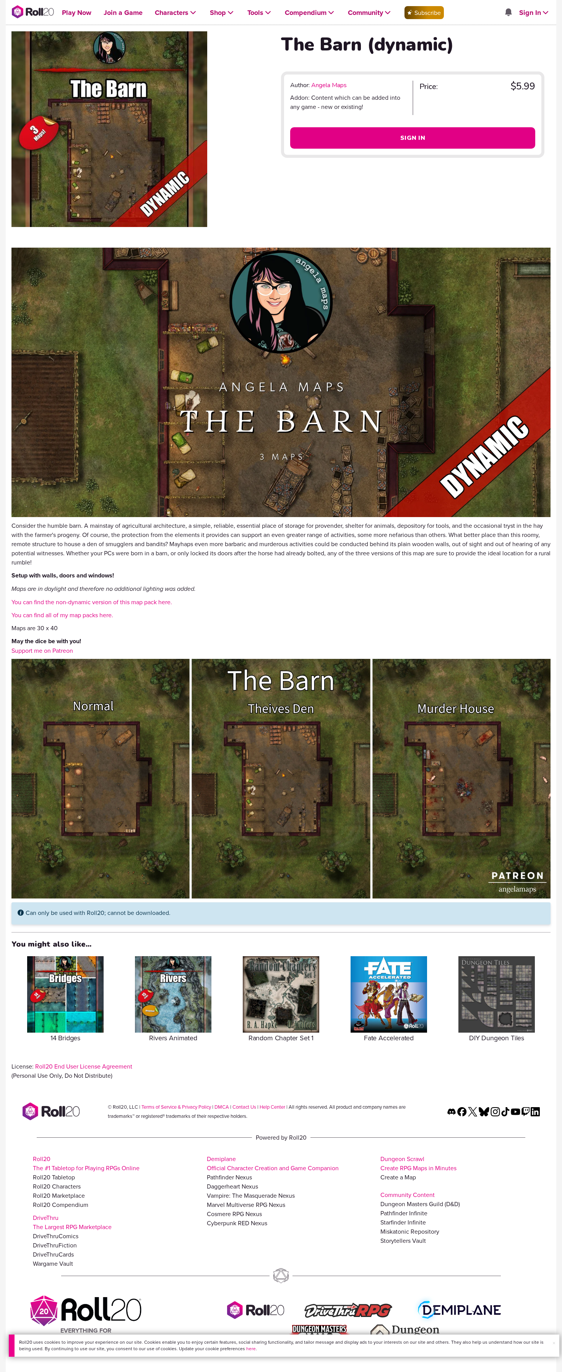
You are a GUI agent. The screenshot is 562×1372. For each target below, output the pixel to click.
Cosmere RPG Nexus (234, 1214)
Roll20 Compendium (60, 1204)
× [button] (554, 1343)
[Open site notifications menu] (508, 12)
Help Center (272, 1106)
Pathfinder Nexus (229, 1177)
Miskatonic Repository (409, 1231)
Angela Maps (329, 85)
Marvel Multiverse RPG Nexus (246, 1204)
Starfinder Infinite (403, 1222)
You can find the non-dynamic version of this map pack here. (91, 602)
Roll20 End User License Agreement (83, 1066)
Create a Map (398, 1177)
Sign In (412, 138)
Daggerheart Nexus (232, 1186)
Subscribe (427, 12)
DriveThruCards (53, 1254)
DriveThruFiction (55, 1245)
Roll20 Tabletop (54, 1177)
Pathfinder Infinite (403, 1213)
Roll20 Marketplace (59, 1195)
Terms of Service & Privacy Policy (176, 1106)
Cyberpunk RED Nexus (237, 1223)
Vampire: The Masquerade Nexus (251, 1195)
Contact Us (244, 1106)
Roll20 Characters (57, 1186)
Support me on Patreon (42, 650)
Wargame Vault (53, 1263)
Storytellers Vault (403, 1240)
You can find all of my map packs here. (62, 615)
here (251, 1348)
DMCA (221, 1106)
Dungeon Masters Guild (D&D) (420, 1204)
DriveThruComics (55, 1236)
